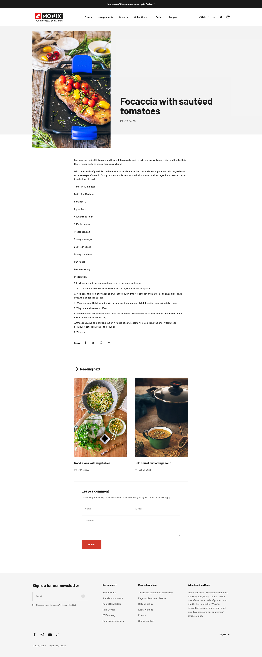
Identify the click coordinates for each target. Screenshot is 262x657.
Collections (140, 16)
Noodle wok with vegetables (92, 463)
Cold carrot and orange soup (153, 463)
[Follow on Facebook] (34, 635)
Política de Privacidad (67, 605)
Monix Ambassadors (113, 620)
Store (122, 16)
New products (105, 16)
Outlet (159, 16)
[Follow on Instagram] (42, 635)
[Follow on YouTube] (50, 635)
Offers (88, 16)
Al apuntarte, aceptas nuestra (56, 605)
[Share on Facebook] (85, 343)
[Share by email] (109, 343)
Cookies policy (146, 620)
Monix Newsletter (111, 603)
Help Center (108, 609)
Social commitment (112, 598)
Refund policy (145, 603)
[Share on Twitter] (93, 343)
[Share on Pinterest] (101, 343)
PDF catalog (108, 615)
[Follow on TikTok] (58, 635)
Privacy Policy (137, 497)
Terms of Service (157, 497)
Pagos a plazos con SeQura (152, 598)
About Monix (109, 592)
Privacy (142, 615)
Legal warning (145, 609)
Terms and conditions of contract (155, 592)
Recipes (172, 16)
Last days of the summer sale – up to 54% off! (131, 4)
